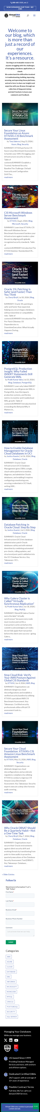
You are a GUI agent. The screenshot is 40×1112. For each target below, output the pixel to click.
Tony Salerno (14, 141)
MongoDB (11, 992)
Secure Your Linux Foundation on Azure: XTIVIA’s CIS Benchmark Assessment (18, 134)
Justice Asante (13, 456)
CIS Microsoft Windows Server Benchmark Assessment (18, 215)
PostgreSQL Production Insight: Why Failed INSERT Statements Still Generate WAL (18, 372)
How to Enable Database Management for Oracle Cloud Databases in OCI (18, 450)
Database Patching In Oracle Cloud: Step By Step (20, 526)
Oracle (20, 300)
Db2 (8, 977)
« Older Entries (8, 874)
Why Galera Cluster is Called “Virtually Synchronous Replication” (19, 601)
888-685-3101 (17, 2)
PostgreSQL (27, 382)
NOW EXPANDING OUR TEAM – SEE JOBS (20, 8)
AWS (28, 683)
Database (17, 382)
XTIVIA (13, 221)
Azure (13, 144)
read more (8, 177)
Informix (11, 982)
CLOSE (36, 1106)
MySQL (22, 609)
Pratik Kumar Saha (15, 379)
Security (25, 144)
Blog (19, 144)
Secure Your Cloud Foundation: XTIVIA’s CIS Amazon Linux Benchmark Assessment (19, 752)
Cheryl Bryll (13, 297)
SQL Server (12, 1017)
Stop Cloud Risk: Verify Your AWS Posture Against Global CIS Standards (20, 677)
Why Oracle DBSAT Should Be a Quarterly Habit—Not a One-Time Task (19, 830)
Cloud (10, 967)
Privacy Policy (26, 1109)
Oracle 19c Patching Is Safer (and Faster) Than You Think (18, 291)
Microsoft (16, 224)
